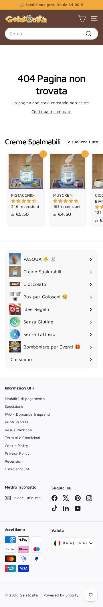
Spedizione (14, 406)
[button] (23, 200)
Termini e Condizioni (22, 437)
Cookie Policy (16, 445)
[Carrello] (82, 18)
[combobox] (51, 34)
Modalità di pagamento (25, 398)
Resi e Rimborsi (18, 430)
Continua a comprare (51, 111)
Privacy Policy (17, 453)
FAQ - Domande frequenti (27, 414)
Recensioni (14, 461)
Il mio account (17, 469)
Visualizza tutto (83, 141)
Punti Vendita (17, 422)
